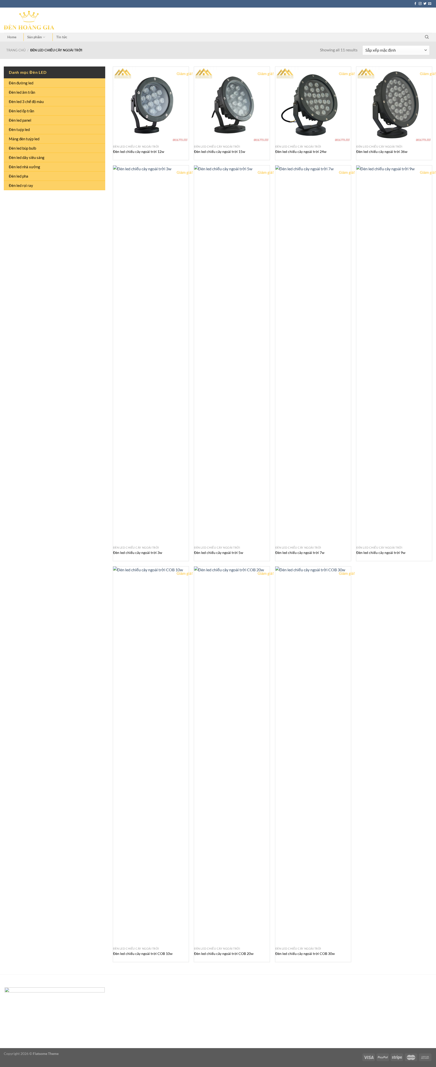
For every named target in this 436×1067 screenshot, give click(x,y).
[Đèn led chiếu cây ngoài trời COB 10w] (151, 755)
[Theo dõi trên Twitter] (424, 4)
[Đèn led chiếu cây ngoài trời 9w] (394, 354)
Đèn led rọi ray (21, 185)
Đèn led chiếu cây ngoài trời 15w (219, 151)
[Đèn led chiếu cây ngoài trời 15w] (232, 104)
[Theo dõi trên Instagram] (420, 4)
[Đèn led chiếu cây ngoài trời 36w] (394, 104)
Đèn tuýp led (19, 129)
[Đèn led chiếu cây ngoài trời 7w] (313, 354)
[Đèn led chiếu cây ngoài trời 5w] (232, 354)
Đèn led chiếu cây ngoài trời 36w (381, 151)
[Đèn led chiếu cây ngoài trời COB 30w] (313, 755)
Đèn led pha (18, 176)
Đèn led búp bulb (22, 148)
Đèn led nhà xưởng (24, 166)
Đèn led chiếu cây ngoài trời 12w (138, 151)
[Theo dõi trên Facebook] (415, 4)
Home (11, 37)
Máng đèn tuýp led (24, 139)
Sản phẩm (34, 37)
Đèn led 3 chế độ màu (26, 101)
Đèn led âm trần (22, 92)
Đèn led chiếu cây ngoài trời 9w (380, 552)
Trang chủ (15, 50)
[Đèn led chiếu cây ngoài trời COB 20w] (232, 755)
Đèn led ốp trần (21, 111)
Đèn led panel (20, 120)
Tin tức (61, 37)
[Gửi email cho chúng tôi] (429, 4)
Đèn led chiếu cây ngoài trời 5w (218, 552)
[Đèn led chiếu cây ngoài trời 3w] (151, 354)
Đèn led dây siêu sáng (26, 157)
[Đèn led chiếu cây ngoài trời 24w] (313, 104)
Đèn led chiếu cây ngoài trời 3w (137, 552)
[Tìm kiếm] (427, 37)
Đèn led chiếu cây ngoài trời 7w (299, 552)
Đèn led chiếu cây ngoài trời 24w (300, 151)
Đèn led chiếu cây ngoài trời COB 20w (224, 953)
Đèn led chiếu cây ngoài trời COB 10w (143, 953)
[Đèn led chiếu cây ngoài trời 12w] (151, 104)
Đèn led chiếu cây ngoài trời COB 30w (305, 953)
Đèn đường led (21, 83)
